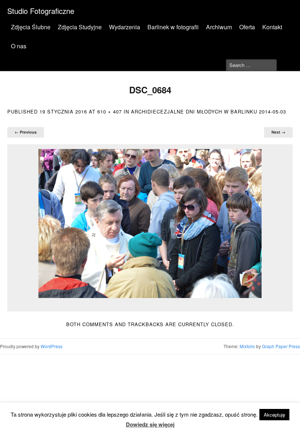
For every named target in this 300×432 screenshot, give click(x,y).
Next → (278, 132)
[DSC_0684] (150, 223)
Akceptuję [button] (274, 414)
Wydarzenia (124, 27)
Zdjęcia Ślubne (30, 27)
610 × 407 (109, 111)
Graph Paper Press (281, 346)
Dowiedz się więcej (150, 424)
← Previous (26, 132)
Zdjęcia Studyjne (80, 27)
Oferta (247, 27)
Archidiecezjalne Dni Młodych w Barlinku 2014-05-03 (208, 111)
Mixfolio (247, 346)
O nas (18, 46)
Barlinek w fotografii (173, 27)
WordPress (52, 346)
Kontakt (272, 27)
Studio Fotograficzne (40, 10)
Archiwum (219, 27)
